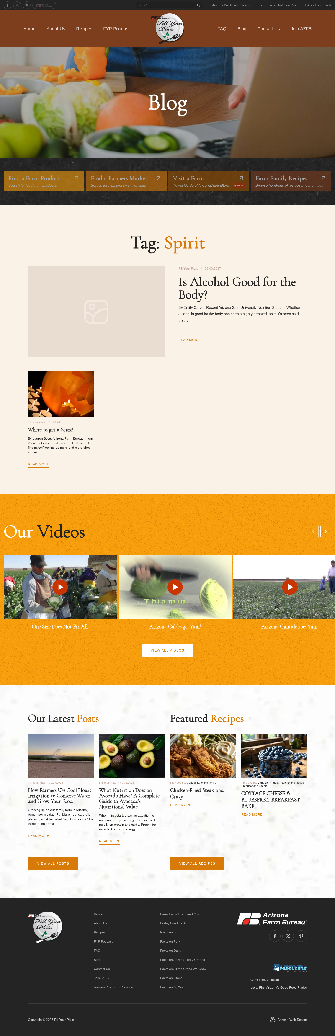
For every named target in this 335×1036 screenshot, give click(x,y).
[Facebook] (7, 5)
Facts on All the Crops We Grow (183, 969)
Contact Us (268, 28)
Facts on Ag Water (173, 987)
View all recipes (197, 863)
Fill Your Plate (64, 1019)
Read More (189, 340)
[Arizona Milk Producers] (290, 968)
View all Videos (167, 650)
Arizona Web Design (292, 1019)
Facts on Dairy (170, 950)
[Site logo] (45, 950)
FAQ (222, 28)
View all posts (53, 863)
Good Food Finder (293, 987)
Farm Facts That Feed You (278, 5)
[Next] (325, 531)
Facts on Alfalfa (171, 978)
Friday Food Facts (318, 5)
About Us (55, 28)
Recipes (84, 28)
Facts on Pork (170, 941)
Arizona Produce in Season (231, 5)
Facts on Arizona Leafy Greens (182, 959)
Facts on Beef (170, 932)
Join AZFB (301, 28)
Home (29, 28)
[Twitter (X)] (17, 5)
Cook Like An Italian (264, 980)
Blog (241, 28)
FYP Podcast (116, 28)
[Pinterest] (27, 5)
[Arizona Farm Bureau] (44, 5)
